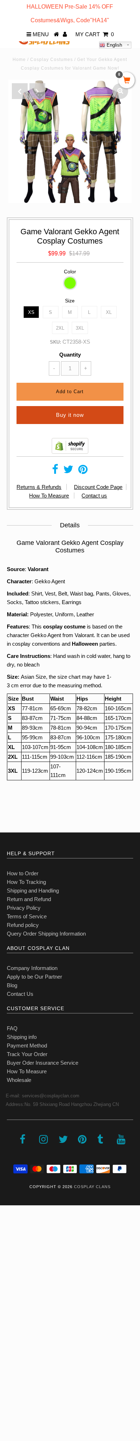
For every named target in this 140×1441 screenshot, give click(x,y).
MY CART (94, 34)
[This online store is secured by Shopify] (70, 452)
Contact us (94, 496)
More (10, 1373)
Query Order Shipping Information (46, 934)
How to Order (22, 873)
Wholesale (19, 1080)
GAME (12, 1310)
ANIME (12, 1294)
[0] (126, 81)
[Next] (37, 91)
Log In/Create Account (36, 1389)
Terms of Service (27, 916)
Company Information (32, 968)
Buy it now (70, 415)
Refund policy (23, 925)
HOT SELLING (21, 1278)
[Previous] (20, 91)
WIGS (11, 1341)
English (113, 45)
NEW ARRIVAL (22, 1247)
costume (74, 626)
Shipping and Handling (33, 890)
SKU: (55, 342)
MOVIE (12, 1326)
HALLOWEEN (20, 1262)
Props (11, 1357)
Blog (12, 985)
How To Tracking (26, 882)
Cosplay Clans (92, 1187)
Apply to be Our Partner (34, 977)
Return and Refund (29, 899)
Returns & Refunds (39, 487)
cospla (51, 626)
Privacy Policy (24, 908)
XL (109, 312)
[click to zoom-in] (120, 91)
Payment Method (27, 1045)
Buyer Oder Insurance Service (42, 1063)
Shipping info (22, 1037)
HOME (12, 1231)
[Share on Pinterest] (83, 471)
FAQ (12, 1028)
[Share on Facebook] (55, 471)
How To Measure (49, 496)
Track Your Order (27, 1054)
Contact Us (20, 994)
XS (31, 312)
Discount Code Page (98, 487)
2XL (60, 328)
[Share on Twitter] (68, 471)
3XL (80, 328)
